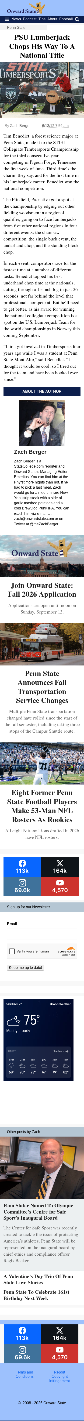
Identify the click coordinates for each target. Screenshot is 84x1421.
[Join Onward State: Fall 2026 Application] (42, 575)
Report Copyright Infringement (59, 1376)
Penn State (16, 27)
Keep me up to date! (25, 968)
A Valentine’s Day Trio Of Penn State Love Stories (38, 1279)
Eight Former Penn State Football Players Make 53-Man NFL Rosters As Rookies (42, 806)
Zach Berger (20, 126)
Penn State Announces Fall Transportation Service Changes (42, 686)
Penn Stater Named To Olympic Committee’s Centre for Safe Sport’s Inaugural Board (38, 1211)
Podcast (29, 19)
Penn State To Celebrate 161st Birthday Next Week (36, 1295)
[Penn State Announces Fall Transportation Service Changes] (42, 664)
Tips (42, 19)
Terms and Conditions (25, 1374)
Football (66, 19)
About (52, 19)
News (16, 19)
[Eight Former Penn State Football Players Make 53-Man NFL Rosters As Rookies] (42, 783)
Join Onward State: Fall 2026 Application (42, 589)
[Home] (26, 12)
